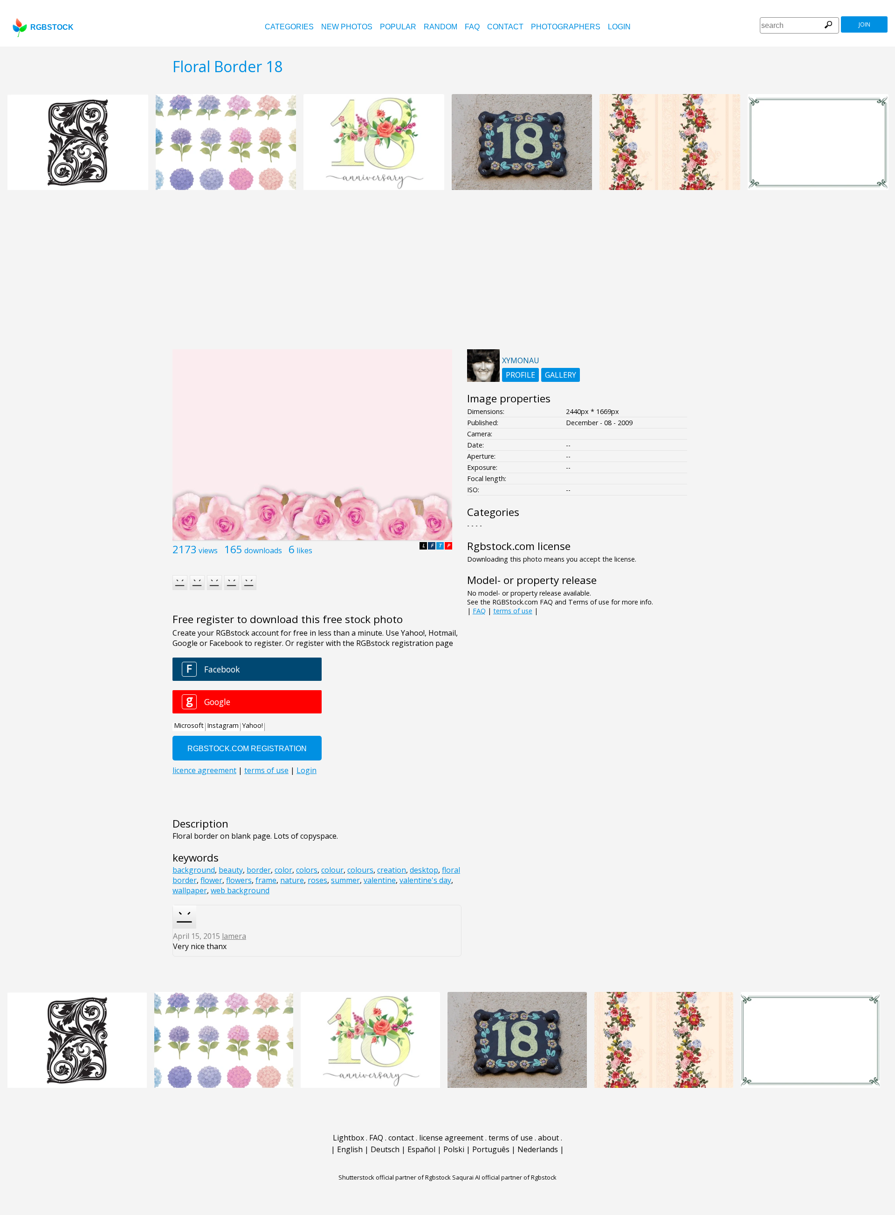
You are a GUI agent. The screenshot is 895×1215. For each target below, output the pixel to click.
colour (332, 870)
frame (265, 880)
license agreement (451, 1138)
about (548, 1138)
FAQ (472, 27)
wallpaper (189, 890)
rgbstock (52, 27)
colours (360, 870)
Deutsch (385, 1149)
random (440, 27)
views (208, 550)
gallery (560, 375)
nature (292, 880)
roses (317, 880)
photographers (565, 27)
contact (505, 27)
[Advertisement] (447, 275)
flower (211, 880)
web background (240, 890)
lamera (234, 936)
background (193, 870)
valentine (380, 880)
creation (391, 870)
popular (398, 27)
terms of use (512, 610)
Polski (453, 1149)
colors (306, 870)
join (864, 24)
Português (490, 1149)
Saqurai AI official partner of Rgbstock (504, 1177)
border (259, 870)
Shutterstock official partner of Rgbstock (394, 1177)
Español (421, 1149)
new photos (346, 27)
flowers (239, 880)
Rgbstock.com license (519, 546)
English (350, 1149)
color (283, 870)
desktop (424, 870)
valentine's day (425, 880)
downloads (263, 550)
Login (619, 27)
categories (289, 27)
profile (520, 375)
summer (345, 880)
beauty (231, 870)
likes (304, 550)
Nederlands (537, 1149)
